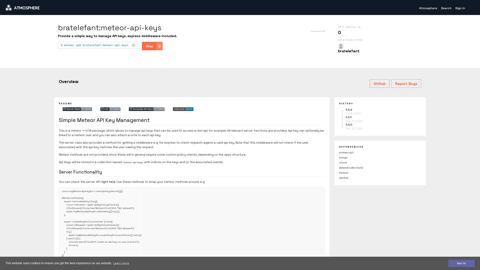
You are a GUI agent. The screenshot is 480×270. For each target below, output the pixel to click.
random (343, 177)
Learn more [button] (121, 263)
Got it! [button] (461, 263)
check (343, 162)
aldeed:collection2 (351, 167)
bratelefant (348, 51)
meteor (343, 172)
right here (108, 182)
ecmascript (346, 152)
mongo (343, 157)
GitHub (380, 83)
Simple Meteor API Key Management (104, 120)
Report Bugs (406, 83)
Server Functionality (80, 172)
